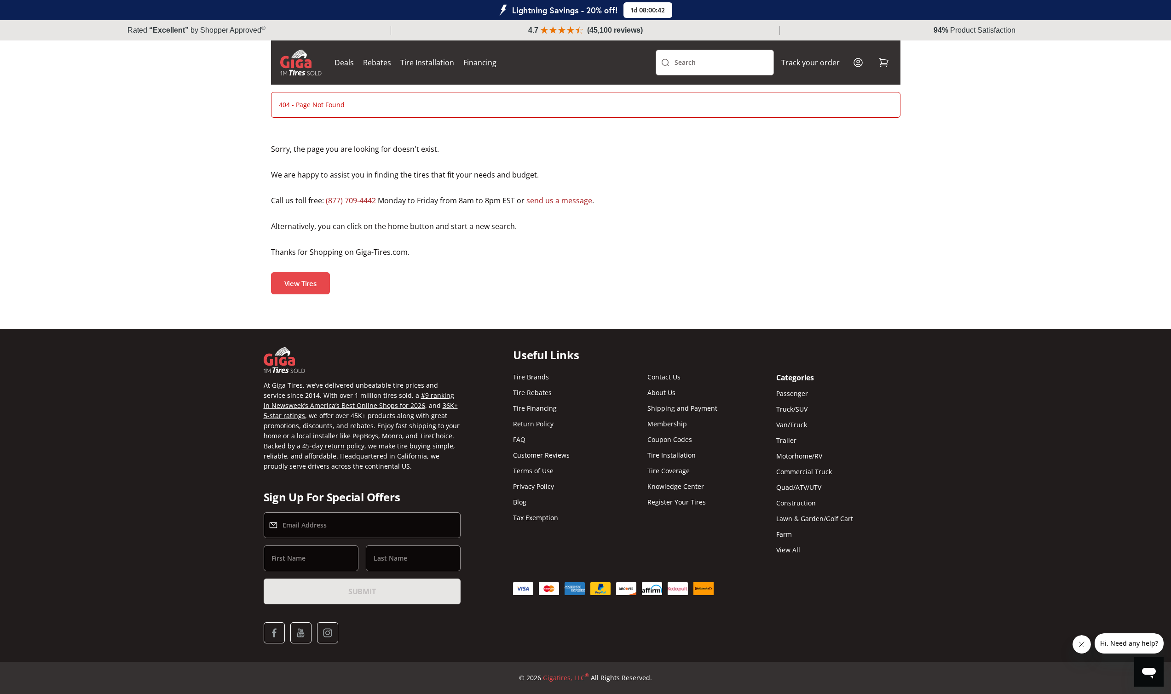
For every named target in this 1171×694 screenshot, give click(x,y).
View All (788, 549)
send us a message (559, 200)
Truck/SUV (792, 409)
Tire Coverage (668, 470)
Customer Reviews (541, 455)
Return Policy (533, 423)
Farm (784, 534)
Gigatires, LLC (566, 677)
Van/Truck (791, 424)
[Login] (858, 62)
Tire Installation (427, 62)
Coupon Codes (669, 439)
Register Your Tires (676, 502)
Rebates (377, 62)
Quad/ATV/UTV (798, 487)
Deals (344, 62)
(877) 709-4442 (351, 200)
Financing (479, 62)
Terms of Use (533, 470)
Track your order (810, 62)
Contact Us (664, 377)
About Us (661, 392)
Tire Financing (535, 408)
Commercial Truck (804, 471)
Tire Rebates (532, 392)
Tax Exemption (535, 517)
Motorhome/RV (799, 456)
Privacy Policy (533, 486)
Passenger (792, 393)
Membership (667, 423)
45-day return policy (333, 446)
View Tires (300, 283)
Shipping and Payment (682, 408)
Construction (796, 503)
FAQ (519, 439)
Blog (519, 502)
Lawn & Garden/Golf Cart (814, 518)
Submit (362, 591)
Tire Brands (531, 377)
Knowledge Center (675, 486)
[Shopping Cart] (884, 62)
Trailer (786, 440)
